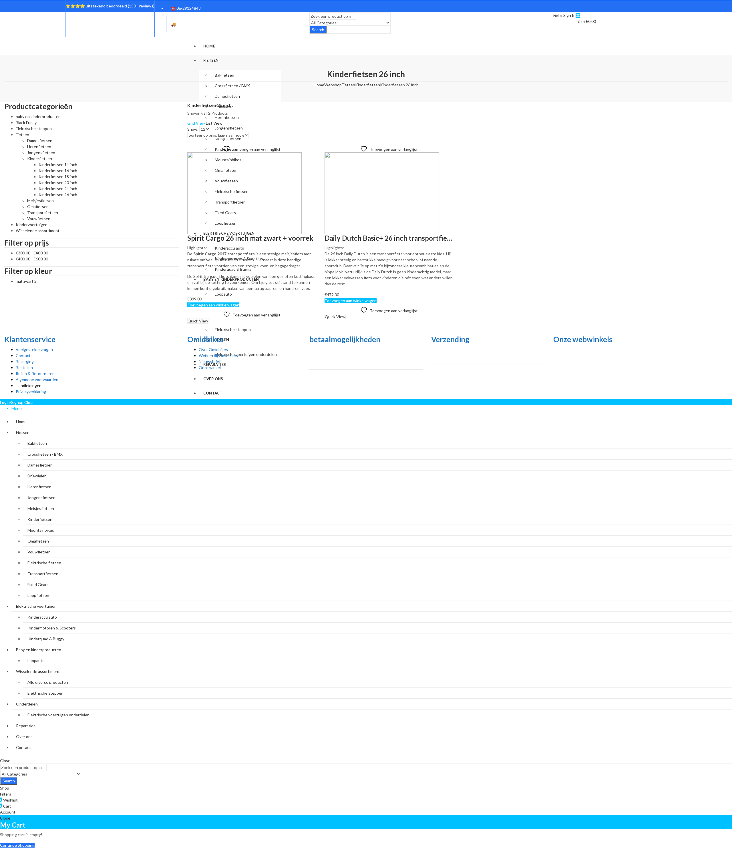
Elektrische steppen (34, 128)
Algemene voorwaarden (37, 379)
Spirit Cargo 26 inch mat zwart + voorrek (250, 238)
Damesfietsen (39, 140)
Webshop (333, 84)
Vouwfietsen (38, 218)
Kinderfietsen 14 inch (58, 164)
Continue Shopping (17, 845)
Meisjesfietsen (40, 200)
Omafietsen (38, 206)
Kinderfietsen (367, 84)
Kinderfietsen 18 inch (58, 176)
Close (5, 760)
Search (318, 29)
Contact (23, 355)
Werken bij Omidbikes (218, 355)
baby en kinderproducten (38, 116)
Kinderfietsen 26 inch (58, 194)
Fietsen (348, 84)
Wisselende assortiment (37, 230)
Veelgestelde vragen (34, 349)
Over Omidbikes (213, 349)
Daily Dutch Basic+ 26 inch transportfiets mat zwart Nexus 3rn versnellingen (444, 238)
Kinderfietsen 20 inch (58, 182)
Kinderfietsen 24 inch (58, 188)
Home (319, 84)
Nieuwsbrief (209, 361)
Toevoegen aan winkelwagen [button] (213, 304)
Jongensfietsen (41, 152)
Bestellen (24, 367)
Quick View (198, 320)
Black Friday (26, 122)
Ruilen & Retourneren (35, 373)
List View (214, 123)
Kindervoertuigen (31, 224)
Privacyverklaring (31, 391)
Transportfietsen (42, 212)
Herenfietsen (39, 146)
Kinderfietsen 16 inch (58, 170)
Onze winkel (210, 367)
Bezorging (25, 361)
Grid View (196, 123)
